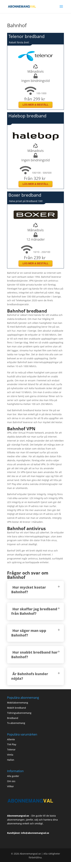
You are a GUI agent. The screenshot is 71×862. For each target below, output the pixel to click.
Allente (11, 739)
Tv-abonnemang (16, 723)
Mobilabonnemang (17, 702)
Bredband (12, 718)
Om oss (11, 781)
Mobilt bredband (16, 707)
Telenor (11, 749)
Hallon (10, 759)
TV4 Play (11, 744)
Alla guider (13, 776)
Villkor (10, 786)
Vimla (10, 754)
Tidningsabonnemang (19, 712)
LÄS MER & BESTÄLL (35, 104)
